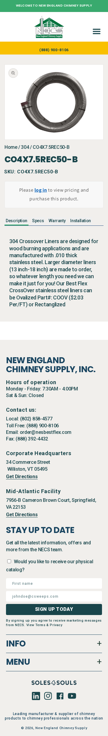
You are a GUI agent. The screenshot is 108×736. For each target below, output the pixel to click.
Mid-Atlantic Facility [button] (33, 491)
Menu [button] (18, 662)
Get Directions (22, 476)
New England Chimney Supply (61, 728)
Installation (80, 220)
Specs (38, 220)
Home (10, 147)
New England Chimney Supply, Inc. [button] (50, 365)
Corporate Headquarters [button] (38, 453)
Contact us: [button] (21, 410)
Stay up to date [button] (40, 530)
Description (16, 220)
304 (25, 147)
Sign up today (54, 609)
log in (40, 190)
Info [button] (16, 643)
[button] (95, 26)
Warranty (57, 220)
